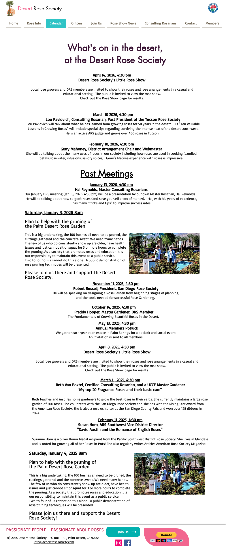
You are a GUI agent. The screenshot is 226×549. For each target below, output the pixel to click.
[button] (169, 474)
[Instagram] (118, 543)
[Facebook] (127, 543)
